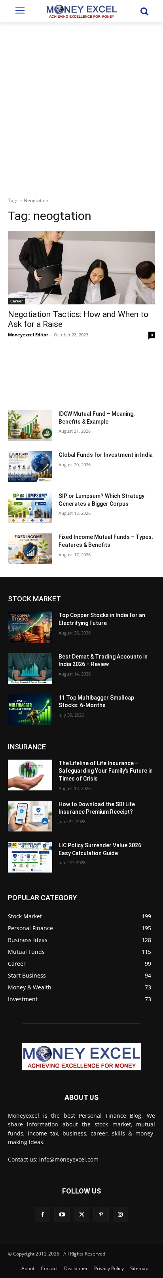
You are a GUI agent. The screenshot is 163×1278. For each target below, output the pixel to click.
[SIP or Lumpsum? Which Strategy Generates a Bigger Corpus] (30, 507)
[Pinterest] (101, 1214)
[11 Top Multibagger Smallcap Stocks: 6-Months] (30, 709)
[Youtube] (62, 1214)
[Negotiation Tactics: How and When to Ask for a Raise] (81, 267)
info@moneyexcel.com (69, 1159)
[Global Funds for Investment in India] (30, 466)
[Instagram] (120, 1214)
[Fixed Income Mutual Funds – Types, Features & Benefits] (30, 548)
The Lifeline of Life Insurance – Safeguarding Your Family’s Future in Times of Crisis (106, 771)
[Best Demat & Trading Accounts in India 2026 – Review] (30, 668)
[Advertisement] (81, 107)
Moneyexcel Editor (28, 335)
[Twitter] (81, 1214)
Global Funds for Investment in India (106, 455)
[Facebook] (42, 1214)
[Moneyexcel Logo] (81, 11)
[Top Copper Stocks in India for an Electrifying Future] (30, 627)
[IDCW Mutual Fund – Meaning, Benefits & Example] (30, 425)
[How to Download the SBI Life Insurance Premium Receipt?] (30, 816)
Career (16, 301)
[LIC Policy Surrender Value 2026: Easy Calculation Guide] (30, 857)
